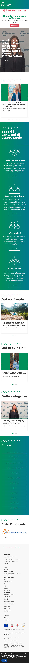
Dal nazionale (6, 327)
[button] (26, 4)
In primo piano (21, 108)
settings (16, 658)
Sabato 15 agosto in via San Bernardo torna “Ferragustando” (14, 372)
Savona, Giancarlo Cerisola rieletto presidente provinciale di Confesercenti (14, 104)
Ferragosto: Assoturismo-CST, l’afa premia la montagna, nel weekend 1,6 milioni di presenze (14, 323)
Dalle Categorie (13, 108)
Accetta (4, 660)
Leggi (6, 60)
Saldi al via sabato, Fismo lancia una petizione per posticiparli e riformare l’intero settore (14, 422)
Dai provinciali (6, 108)
